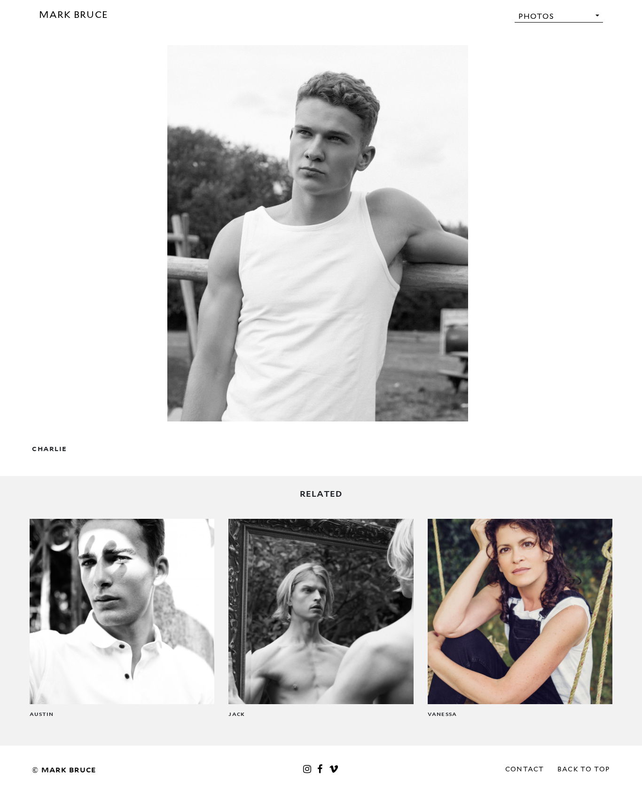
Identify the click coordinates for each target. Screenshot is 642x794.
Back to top (583, 769)
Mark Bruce (74, 14)
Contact (524, 769)
